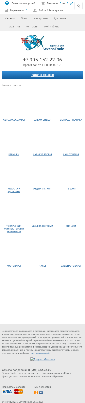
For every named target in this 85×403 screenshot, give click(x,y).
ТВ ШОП (71, 188)
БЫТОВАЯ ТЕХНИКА (71, 120)
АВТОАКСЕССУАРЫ (14, 120)
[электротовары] (71, 251)
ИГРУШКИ (13, 154)
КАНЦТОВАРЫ (71, 154)
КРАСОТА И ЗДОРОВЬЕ (14, 190)
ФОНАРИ (71, 226)
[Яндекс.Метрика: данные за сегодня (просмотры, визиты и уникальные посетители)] (42, 359)
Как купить (41, 18)
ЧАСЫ (42, 266)
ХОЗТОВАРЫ (14, 266)
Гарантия (14, 26)
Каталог (10, 18)
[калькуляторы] (43, 139)
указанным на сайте (41, 353)
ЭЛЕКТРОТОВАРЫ (71, 266)
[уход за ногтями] (43, 211)
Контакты (32, 26)
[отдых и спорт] (43, 174)
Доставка (60, 18)
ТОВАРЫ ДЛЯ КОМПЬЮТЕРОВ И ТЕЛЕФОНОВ (14, 229)
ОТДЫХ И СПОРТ (42, 188)
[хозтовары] (14, 251)
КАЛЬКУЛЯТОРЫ (42, 154)
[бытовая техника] (71, 105)
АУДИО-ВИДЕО (42, 120)
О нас (24, 18)
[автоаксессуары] (14, 105)
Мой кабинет (52, 26)
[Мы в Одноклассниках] (36, 392)
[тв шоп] (71, 174)
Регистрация (56, 10)
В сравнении (17, 10)
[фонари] (71, 211)
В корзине (52, 3)
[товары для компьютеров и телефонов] (14, 211)
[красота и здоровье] (14, 174)
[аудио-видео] (43, 105)
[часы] (43, 251)
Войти (42, 10)
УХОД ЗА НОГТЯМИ (42, 226)
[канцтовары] (71, 139)
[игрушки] (14, 139)
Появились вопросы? (23, 3)
